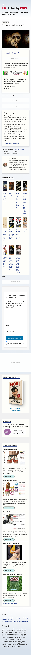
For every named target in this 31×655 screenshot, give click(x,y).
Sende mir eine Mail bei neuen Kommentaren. (15, 344)
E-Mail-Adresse (10, 331)
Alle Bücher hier (15, 411)
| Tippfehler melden (19, 149)
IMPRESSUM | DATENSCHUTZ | (11, 618)
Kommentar (10, 307)
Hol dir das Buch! (15, 408)
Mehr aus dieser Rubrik (10, 604)
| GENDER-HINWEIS (22, 621)
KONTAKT (23, 618)
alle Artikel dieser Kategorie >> (11, 143)
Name (8, 325)
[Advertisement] (15, 58)
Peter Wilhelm (12, 158)
